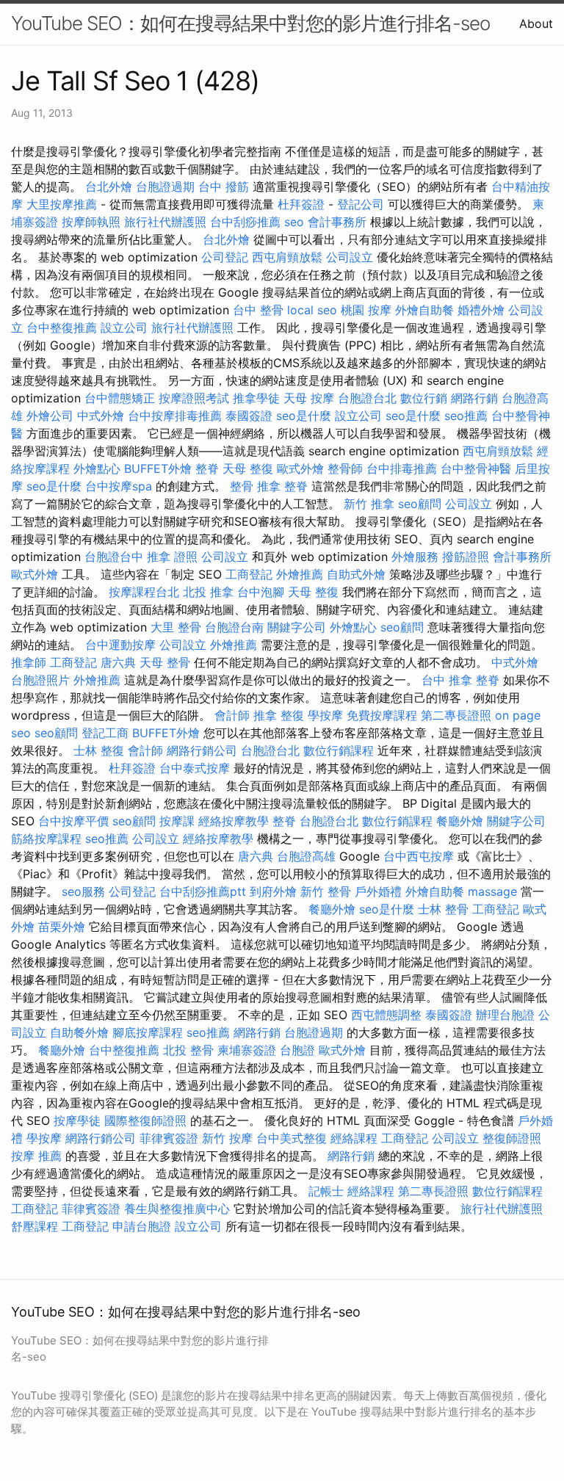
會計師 (232, 715)
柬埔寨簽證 (246, 1050)
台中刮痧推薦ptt (202, 891)
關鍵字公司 (296, 627)
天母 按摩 (308, 398)
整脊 (207, 468)
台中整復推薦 (61, 327)
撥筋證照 (465, 556)
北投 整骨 (188, 1050)
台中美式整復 (291, 1138)
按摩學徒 (77, 1120)
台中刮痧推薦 (245, 221)
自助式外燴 (356, 574)
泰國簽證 (248, 415)
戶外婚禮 (378, 891)
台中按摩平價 (73, 821)
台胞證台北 (367, 398)
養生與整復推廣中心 (177, 1208)
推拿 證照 (172, 556)
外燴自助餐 (424, 310)
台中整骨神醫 (476, 468)
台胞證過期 (165, 186)
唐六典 (118, 662)
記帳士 (326, 1191)
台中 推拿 (447, 680)
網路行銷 (474, 398)
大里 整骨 (176, 627)
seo (294, 221)
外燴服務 (414, 556)
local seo (312, 310)
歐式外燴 (300, 468)
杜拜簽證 (301, 204)
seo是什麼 (303, 415)
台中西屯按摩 (418, 856)
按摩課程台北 (144, 591)
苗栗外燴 (61, 926)
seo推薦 (466, 415)
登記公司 (360, 204)
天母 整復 (248, 468)
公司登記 (224, 257)
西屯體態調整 (386, 1014)
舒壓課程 (34, 1226)
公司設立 (349, 257)
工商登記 (248, 574)
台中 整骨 (258, 310)
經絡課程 (353, 1138)
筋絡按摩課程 (46, 838)
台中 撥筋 (223, 186)
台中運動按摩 (120, 644)
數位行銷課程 (338, 750)
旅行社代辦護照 (165, 221)
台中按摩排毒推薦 (175, 415)
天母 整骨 (165, 662)
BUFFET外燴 (158, 468)
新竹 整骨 (325, 891)
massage (492, 891)
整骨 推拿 (255, 486)
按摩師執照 (91, 221)
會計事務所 (337, 221)
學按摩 (325, 715)
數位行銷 (423, 398)
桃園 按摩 (366, 310)
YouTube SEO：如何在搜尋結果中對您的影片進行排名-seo (250, 23)
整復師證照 (511, 1138)
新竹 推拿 (369, 503)
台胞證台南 (234, 627)
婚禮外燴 (481, 310)
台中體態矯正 (119, 398)
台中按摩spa (118, 486)
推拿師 (28, 662)
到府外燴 (273, 891)
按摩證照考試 (194, 398)
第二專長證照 (456, 715)
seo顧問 (419, 503)
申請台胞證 (141, 1226)
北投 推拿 (208, 591)
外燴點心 (96, 468)
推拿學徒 (256, 398)
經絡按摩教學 (233, 821)
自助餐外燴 (79, 1032)
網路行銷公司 (202, 750)
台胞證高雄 (306, 856)
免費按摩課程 (382, 715)
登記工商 (105, 732)
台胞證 (297, 1050)
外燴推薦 (299, 574)
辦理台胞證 (505, 1014)
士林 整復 (98, 750)
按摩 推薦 (36, 1155)
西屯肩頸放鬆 (287, 257)
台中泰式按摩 (194, 768)
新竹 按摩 (227, 1138)
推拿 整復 (278, 715)
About (536, 23)
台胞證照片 (40, 680)
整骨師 (345, 468)
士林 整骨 (443, 909)
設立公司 (124, 327)
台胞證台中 (113, 556)
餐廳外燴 (459, 821)
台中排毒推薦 (401, 468)
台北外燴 (108, 186)
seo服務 (83, 891)
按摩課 (177, 821)
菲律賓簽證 (169, 1138)
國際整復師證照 (145, 1120)
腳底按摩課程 (147, 1032)
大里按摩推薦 (61, 204)
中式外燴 (100, 415)
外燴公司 (49, 415)
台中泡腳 (260, 591)
